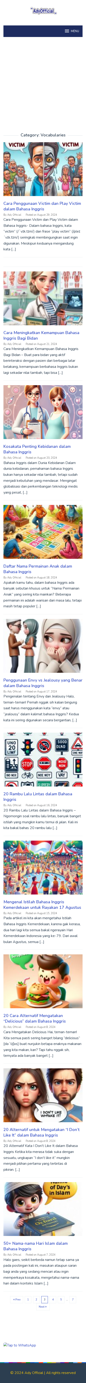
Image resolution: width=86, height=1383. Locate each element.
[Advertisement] (43, 87)
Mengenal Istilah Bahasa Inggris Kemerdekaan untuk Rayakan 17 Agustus (42, 904)
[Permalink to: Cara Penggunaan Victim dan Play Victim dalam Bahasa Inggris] (43, 171)
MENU (75, 31)
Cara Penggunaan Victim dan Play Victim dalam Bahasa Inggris (42, 206)
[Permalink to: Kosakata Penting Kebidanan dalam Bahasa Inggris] (43, 414)
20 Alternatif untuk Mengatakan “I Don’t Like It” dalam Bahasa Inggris (41, 1132)
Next (41, 1307)
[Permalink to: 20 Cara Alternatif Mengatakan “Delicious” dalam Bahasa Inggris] (43, 983)
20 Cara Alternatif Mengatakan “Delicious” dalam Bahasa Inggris (34, 1018)
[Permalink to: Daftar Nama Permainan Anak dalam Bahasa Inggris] (43, 534)
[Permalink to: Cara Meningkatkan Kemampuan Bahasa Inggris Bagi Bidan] (43, 300)
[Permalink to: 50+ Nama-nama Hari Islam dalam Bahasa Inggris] (43, 1211)
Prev (18, 1299)
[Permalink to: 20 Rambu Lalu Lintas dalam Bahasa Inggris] (43, 761)
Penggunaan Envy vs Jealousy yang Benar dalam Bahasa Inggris (43, 682)
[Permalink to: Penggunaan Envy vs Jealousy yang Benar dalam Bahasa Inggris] (43, 647)
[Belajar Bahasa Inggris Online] (43, 10)
